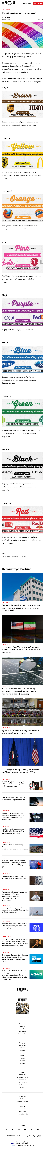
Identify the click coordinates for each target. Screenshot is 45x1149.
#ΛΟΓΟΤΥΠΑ (24, 557)
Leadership (22, 1060)
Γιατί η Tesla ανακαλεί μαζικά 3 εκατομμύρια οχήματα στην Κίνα (14, 798)
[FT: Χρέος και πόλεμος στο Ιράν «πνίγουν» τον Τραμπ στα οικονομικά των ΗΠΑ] (22, 752)
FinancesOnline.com (13, 78)
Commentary (22, 1063)
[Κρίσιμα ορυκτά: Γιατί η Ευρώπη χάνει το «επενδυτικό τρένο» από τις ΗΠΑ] (22, 712)
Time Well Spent (22, 1085)
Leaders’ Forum (22, 1029)
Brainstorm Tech (22, 1079)
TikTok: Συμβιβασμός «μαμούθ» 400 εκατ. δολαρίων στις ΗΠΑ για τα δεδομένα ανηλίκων (14, 784)
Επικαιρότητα (22, 1043)
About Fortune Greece (22, 1096)
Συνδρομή (22, 1109)
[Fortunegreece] (10, 4)
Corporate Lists (22, 1024)
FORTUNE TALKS (6, 937)
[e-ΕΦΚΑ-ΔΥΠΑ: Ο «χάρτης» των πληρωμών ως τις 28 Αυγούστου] (36, 880)
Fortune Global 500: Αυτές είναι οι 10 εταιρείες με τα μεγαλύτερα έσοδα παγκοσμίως (15, 925)
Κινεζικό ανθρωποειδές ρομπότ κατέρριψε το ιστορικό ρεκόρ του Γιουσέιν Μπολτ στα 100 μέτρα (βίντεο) (14, 863)
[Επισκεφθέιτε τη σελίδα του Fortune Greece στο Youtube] (25, 1130)
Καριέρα (22, 1058)
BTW (39, 1136)
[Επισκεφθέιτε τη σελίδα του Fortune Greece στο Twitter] (13, 1130)
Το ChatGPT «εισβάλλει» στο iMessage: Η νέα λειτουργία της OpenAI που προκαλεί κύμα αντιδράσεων (13, 816)
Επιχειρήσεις (22, 1045)
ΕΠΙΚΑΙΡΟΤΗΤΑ (6, 644)
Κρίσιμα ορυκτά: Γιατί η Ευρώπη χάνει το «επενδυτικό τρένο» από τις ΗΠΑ (20, 732)
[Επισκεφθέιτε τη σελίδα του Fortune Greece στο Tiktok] (31, 1130)
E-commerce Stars (22, 1082)
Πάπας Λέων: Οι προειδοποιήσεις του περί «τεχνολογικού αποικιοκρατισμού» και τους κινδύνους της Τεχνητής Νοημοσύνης (14, 896)
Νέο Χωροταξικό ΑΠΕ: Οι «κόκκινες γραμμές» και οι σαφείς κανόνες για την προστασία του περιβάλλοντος (20, 691)
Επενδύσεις (22, 1053)
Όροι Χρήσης (22, 1111)
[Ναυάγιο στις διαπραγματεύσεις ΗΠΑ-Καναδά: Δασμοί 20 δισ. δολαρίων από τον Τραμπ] (36, 833)
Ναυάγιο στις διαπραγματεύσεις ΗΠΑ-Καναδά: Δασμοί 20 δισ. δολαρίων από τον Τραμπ (13, 831)
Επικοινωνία (23, 1104)
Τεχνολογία (22, 1050)
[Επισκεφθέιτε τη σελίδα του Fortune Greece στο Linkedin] (19, 1130)
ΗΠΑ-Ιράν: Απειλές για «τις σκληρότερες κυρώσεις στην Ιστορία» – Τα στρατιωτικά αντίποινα (21, 650)
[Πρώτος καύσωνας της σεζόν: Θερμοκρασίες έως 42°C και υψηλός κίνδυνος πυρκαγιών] (36, 911)
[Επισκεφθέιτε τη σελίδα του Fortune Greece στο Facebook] (6, 1130)
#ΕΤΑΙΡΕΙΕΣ (15, 557)
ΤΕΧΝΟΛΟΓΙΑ (5, 810)
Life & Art (22, 1048)
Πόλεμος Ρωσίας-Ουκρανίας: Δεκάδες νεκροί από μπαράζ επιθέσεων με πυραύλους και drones (15, 847)
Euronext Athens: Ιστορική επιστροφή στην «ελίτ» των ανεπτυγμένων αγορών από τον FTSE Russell (21, 608)
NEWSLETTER (38, 3)
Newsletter (22, 1106)
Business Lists (22, 1026)
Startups (22, 1055)
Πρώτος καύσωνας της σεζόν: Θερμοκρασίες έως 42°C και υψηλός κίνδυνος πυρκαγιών (15, 910)
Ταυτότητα (22, 1099)
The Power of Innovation (22, 1077)
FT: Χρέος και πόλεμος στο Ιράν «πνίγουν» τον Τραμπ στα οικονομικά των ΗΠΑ (21, 771)
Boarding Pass (22, 1074)
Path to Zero (22, 1087)
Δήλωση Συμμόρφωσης (22, 1101)
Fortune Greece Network (22, 1034)
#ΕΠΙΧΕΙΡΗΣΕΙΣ (6, 557)
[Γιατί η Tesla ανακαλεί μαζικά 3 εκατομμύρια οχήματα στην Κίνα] (36, 801)
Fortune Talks (22, 1031)
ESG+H (22, 1072)
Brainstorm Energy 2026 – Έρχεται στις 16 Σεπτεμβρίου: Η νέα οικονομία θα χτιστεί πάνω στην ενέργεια (15, 958)
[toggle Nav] (3, 3)
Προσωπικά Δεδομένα (22, 1114)
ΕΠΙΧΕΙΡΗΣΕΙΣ (6, 10)
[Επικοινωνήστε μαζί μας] (38, 1130)
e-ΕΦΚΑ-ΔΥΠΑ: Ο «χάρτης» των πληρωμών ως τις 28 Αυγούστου (14, 877)
